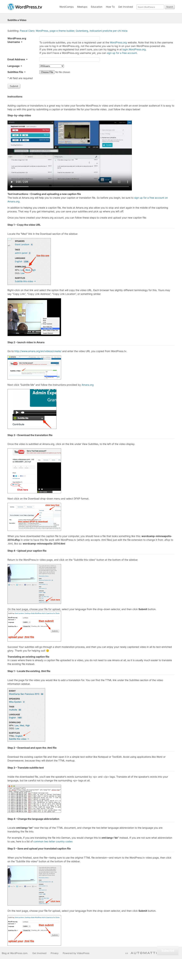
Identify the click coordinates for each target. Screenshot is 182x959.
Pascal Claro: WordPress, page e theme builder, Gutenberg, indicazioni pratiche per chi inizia (73, 30)
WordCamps (66, 6)
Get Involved (125, 6)
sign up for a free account (122, 52)
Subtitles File (16, 71)
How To (110, 6)
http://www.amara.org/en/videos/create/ (37, 351)
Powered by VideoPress (76, 953)
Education (96, 6)
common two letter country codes (53, 841)
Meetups (82, 6)
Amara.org (88, 384)
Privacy (54, 953)
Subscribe (167, 950)
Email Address (17, 59)
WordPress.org (118, 42)
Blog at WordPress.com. (15, 953)
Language (14, 65)
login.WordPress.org (134, 49)
